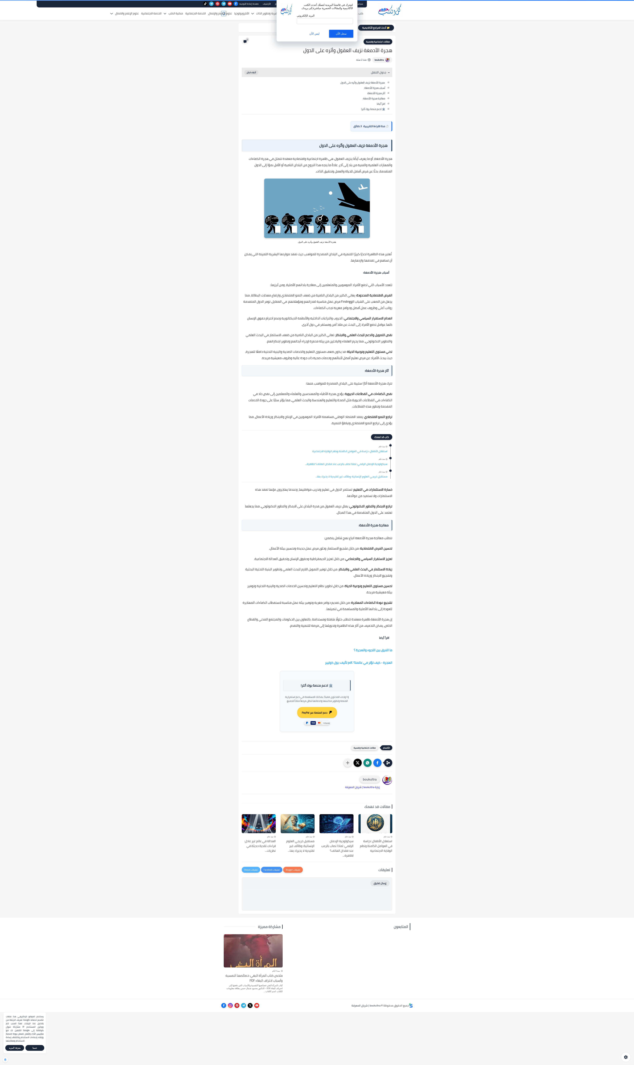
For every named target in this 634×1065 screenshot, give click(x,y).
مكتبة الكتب (175, 13)
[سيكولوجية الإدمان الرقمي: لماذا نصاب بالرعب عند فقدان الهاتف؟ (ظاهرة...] (336, 823)
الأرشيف (267, 4)
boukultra (379, 60)
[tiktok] (205, 3)
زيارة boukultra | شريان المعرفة (362, 787)
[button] (377, 763)
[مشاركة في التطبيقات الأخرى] (348, 763)
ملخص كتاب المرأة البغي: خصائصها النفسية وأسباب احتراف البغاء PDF (254, 978)
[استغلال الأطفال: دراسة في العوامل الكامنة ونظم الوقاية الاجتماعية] (375, 823)
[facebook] (236, 3)
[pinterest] (217, 3)
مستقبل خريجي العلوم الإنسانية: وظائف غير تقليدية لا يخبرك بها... (351, 476)
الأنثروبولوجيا (241, 13)
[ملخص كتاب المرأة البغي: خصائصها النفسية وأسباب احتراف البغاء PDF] (253, 950)
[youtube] (230, 3)
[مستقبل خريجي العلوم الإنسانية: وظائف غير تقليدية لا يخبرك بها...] (298, 823)
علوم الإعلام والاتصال (127, 13)
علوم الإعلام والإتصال (220, 13)
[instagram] (230, 1005)
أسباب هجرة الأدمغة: (374, 87)
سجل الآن (341, 33)
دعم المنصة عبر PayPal (314, 712)
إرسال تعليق (380, 883)
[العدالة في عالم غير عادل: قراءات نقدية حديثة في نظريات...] (259, 823)
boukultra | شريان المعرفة (366, 1005)
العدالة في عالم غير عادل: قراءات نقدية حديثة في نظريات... (260, 846)
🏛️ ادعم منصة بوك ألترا (373, 109)
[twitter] (250, 1005)
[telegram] (223, 3)
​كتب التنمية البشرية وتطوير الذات (275, 13)
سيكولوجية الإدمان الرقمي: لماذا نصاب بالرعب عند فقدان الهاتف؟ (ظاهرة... (346, 464)
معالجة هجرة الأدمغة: (374, 98)
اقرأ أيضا (380, 103)
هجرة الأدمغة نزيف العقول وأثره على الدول (362, 82)
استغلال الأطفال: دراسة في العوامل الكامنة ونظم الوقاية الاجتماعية (349, 451)
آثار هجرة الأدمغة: (376, 93)
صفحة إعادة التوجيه (249, 4)
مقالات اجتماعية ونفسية (378, 42)
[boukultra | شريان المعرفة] (390, 9)
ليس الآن (314, 33)
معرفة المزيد (15, 1048)
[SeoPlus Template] (411, 1005)
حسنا (35, 1048)
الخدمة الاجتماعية (195, 13)
